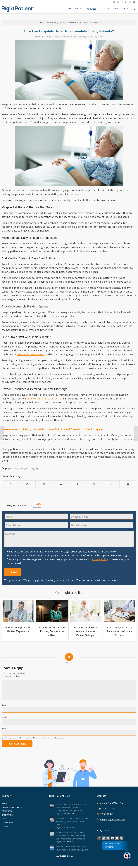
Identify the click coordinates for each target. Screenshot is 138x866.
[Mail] (134, 2)
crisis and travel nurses (30, 354)
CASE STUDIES (7, 815)
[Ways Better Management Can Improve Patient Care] (2, 433)
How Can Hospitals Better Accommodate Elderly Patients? (69, 31)
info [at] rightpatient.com (112, 819)
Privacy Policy (100, 559)
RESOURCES (7, 811)
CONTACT (6, 826)
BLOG (4, 819)
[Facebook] (122, 2)
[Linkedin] (126, 2)
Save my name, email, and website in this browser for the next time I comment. (34, 738)
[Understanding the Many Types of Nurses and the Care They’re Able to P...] (136, 433)
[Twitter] (114, 2)
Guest (100, 36)
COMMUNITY (7, 822)
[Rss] (130, 2)
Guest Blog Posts (84, 36)
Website (5, 728)
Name (5, 704)
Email (4, 717)
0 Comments (66, 36)
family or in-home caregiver (43, 398)
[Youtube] (118, 2)
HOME (4, 803)
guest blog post (15, 468)
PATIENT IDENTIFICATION (12, 807)
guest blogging (31, 468)
